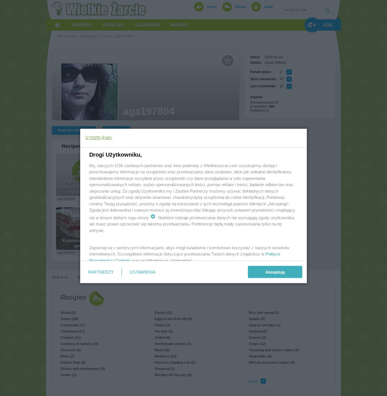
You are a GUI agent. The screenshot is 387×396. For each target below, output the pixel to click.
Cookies (123, 260)
